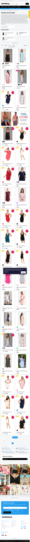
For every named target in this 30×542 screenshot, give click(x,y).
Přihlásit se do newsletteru (7, 512)
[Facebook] (21, 526)
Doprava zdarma (13, 525)
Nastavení (6, 271)
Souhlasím (23, 272)
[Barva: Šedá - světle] (3, 84)
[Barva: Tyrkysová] (3, 244)
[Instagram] (23, 526)
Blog (1, 529)
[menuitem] (2, 7)
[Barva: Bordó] (3, 182)
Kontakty (12, 526)
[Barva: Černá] (3, 63)
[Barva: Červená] (7, 63)
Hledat (15, 3)
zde (20, 270)
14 (17, 443)
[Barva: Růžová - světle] (4, 84)
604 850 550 (24, 524)
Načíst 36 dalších (15, 437)
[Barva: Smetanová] (4, 63)
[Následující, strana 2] (15, 443)
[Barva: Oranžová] (3, 161)
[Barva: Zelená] (8, 63)
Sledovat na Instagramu (16, 497)
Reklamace (2, 524)
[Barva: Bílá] (17, 84)
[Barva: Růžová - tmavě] (3, 285)
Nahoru (4, 440)
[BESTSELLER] (22, 77)
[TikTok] (24, 526)
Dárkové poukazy (13, 524)
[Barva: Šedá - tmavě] (3, 369)
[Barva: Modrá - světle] (3, 306)
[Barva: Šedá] (17, 285)
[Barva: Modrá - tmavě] (5, 63)
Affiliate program (15, 538)
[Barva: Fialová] (17, 203)
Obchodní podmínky (3, 525)
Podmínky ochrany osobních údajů (5, 526)
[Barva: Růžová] (17, 63)
